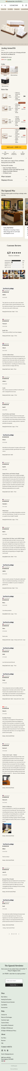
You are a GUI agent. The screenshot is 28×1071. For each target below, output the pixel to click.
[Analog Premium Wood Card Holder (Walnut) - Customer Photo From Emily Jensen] (22, 272)
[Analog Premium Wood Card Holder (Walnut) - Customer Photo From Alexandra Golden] (11, 277)
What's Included (6, 176)
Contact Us (4, 1014)
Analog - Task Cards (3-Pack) (8, 787)
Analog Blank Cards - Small (7, 556)
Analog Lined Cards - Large (7, 335)
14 (19, 44)
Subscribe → (14, 985)
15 (21, 44)
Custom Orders (5, 1022)
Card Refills (10, 9)
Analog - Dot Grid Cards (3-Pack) (8, 891)
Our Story (3, 1038)
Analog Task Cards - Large (7, 665)
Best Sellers (4, 996)
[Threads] (8, 1050)
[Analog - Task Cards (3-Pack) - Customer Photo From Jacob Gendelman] (16, 272)
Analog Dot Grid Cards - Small (8, 311)
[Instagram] (2, 1050)
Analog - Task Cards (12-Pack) (8, 736)
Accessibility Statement (7, 1025)
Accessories (16, 9)
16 (22, 44)
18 (25, 44)
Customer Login (5, 1020)
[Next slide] (25, 218)
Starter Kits (3, 9)
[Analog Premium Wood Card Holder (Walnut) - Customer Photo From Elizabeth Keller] (16, 277)
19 (27, 44)
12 (17, 44)
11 (15, 44)
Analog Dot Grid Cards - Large (8, 426)
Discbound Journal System (8, 1002)
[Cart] (26, 5)
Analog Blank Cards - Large (7, 613)
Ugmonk (15, 1065)
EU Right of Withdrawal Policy (8, 1030)
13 (18, 44)
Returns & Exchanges (6, 1017)
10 (14, 44)
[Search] (5, 5)
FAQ (2, 1043)
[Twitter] (5, 1050)
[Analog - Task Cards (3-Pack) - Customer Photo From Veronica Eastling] (5, 272)
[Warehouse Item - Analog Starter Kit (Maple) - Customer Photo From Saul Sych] (22, 277)
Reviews (3, 1040)
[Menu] (2, 5)
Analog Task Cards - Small (7, 369)
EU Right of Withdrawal (7, 1028)
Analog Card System (6, 999)
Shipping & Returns (7, 180)
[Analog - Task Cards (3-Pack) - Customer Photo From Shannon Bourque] (11, 272)
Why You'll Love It (6, 158)
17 (24, 44)
